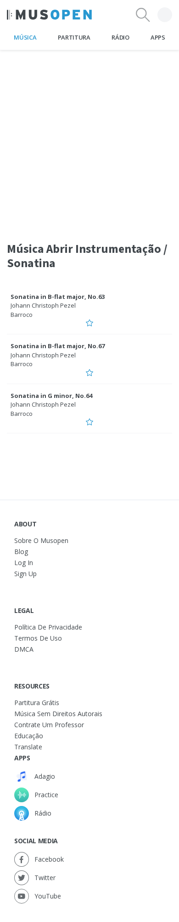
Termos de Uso (38, 638)
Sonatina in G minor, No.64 (51, 395)
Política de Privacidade (48, 627)
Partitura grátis (36, 702)
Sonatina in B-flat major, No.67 (58, 346)
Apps (158, 37)
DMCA (24, 649)
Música (25, 37)
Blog (21, 551)
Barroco (22, 314)
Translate (28, 746)
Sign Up (25, 573)
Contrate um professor (49, 724)
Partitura (74, 37)
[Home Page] (49, 15)
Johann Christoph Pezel (43, 305)
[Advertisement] (89, 140)
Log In (23, 562)
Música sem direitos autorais (58, 713)
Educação (28, 735)
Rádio (120, 37)
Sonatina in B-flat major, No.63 (58, 296)
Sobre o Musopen (41, 540)
